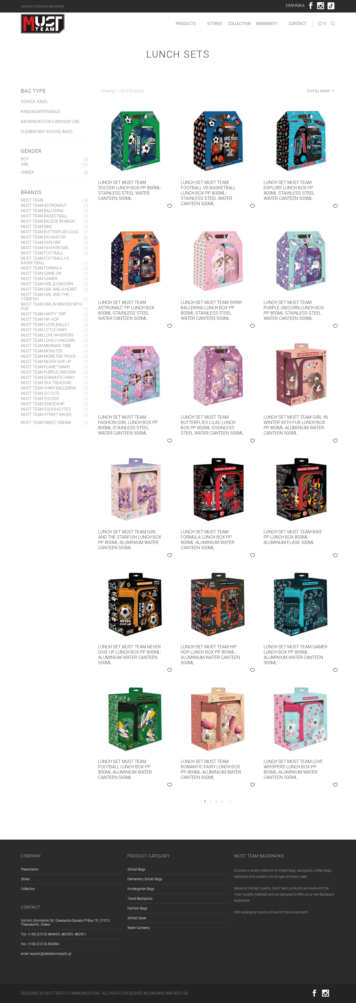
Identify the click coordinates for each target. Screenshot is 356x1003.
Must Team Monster (42, 351)
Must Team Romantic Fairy (48, 377)
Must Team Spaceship (43, 404)
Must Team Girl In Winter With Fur (51, 306)
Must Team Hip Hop (40, 319)
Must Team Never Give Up (46, 361)
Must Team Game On (41, 273)
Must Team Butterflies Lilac (50, 232)
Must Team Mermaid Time (46, 346)
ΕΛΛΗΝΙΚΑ (295, 5)
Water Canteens (138, 928)
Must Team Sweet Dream (46, 422)
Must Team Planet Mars (45, 367)
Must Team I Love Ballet (45, 324)
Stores (25, 879)
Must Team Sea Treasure (46, 383)
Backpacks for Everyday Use (50, 121)
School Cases (137, 918)
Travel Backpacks (140, 899)
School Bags (34, 101)
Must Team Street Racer (46, 414)
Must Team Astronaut (44, 205)
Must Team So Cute (40, 393)
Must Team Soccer (40, 398)
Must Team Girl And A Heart (49, 289)
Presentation (30, 869)
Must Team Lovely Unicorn (48, 340)
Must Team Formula (41, 268)
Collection (28, 889)
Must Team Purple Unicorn (48, 372)
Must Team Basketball (44, 216)
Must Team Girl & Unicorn (47, 284)
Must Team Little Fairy (44, 330)
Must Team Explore (41, 242)
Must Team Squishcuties (46, 409)
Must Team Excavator (43, 237)
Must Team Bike (36, 226)
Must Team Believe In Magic (48, 221)
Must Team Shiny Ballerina (48, 388)
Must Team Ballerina (42, 211)
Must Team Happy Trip (43, 314)
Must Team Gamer (39, 278)
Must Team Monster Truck (48, 356)
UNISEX (27, 172)
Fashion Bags (137, 908)
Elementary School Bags (47, 131)
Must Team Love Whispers (47, 335)
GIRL (25, 164)
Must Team (32, 200)
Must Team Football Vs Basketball (45, 260)
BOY (25, 159)
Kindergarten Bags (40, 111)
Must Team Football (42, 253)
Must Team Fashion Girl (45, 248)
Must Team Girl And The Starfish (45, 296)
